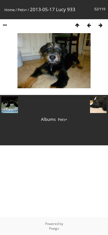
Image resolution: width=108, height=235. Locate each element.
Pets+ (22, 9)
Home (9, 9)
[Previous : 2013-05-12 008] (89, 25)
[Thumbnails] (77, 25)
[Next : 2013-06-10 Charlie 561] (100, 25)
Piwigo (54, 228)
